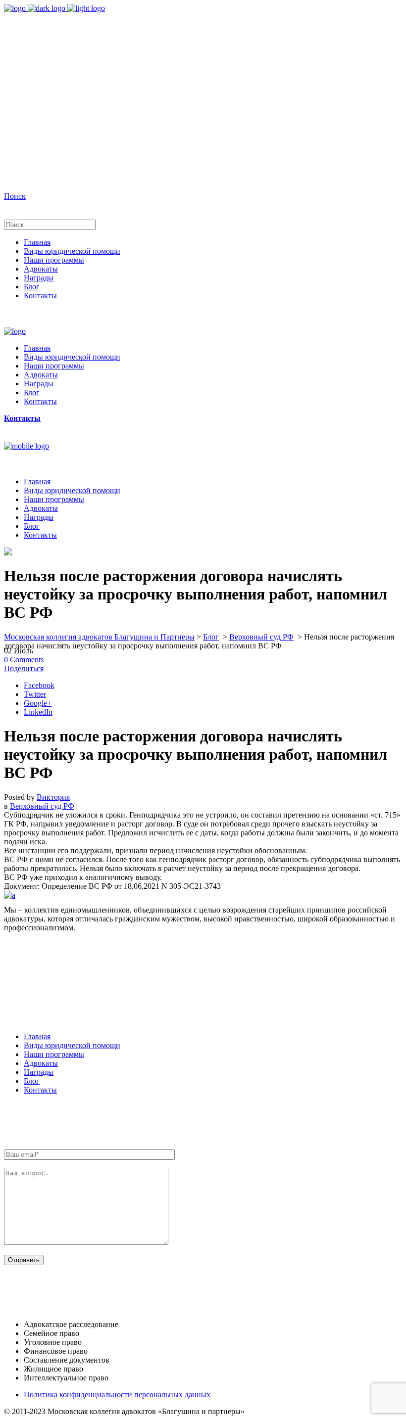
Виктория (53, 797)
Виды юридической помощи (72, 1045)
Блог (211, 637)
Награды (38, 1072)
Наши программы (54, 1054)
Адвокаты (41, 1063)
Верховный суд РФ (261, 637)
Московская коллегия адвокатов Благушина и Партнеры (99, 637)
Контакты (40, 1090)
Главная (37, 1036)
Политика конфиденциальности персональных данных (117, 1394)
